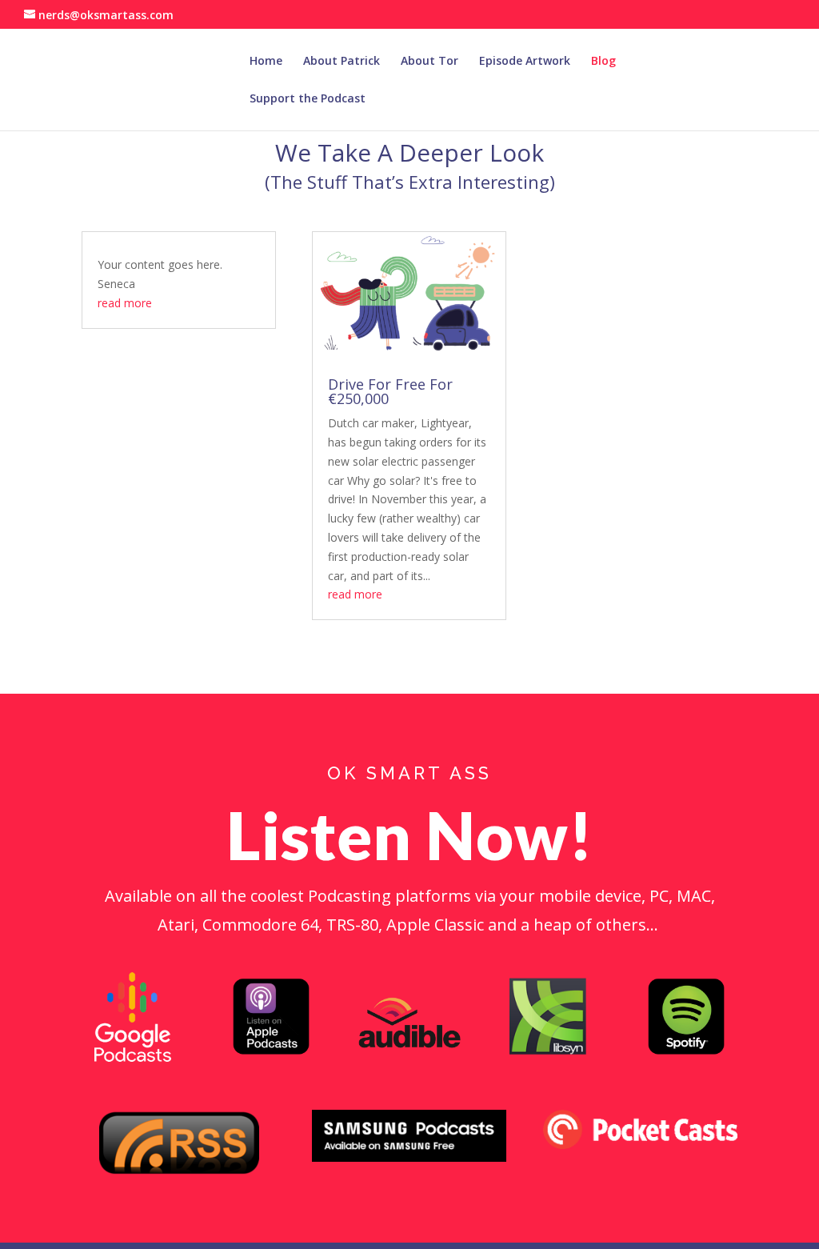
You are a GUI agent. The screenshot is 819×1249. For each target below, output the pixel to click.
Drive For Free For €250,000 (390, 391)
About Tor (429, 61)
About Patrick (341, 61)
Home (266, 61)
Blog (603, 61)
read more (125, 302)
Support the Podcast (308, 99)
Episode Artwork (524, 61)
